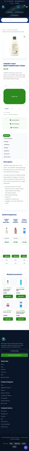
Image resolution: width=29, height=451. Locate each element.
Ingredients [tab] (6, 150)
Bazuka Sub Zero (7, 312)
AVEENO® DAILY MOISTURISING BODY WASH (6, 221)
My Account (4, 411)
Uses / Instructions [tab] (8, 138)
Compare (7, 108)
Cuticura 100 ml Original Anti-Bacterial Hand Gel (7, 290)
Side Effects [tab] (7, 144)
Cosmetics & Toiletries (12, 29)
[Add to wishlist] (12, 108)
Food (2, 385)
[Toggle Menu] (26, 7)
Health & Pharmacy (5, 400)
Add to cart (14, 96)
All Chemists (9, 287)
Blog (2, 374)
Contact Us (3, 372)
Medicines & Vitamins (6, 387)
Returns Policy (4, 426)
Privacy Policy (4, 421)
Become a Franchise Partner (14, 355)
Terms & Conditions (5, 424)
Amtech (3, 390)
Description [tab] (6, 135)
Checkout (3, 416)
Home (3, 29)
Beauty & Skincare (5, 393)
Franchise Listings (15, 350)
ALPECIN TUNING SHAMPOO (15, 221)
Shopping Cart (4, 413)
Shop (2, 366)
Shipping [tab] (6, 147)
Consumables (4, 398)
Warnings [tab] (6, 141)
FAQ (2, 419)
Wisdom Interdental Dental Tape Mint (24, 221)
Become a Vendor (5, 377)
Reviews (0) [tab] (7, 153)
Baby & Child (4, 403)
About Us (3, 369)
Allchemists (7, 437)
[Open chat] (26, 448)
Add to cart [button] (7, 256)
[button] (24, 37)
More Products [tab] (7, 156)
